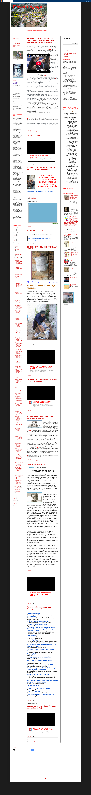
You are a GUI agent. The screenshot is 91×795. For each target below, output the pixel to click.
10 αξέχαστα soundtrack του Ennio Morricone (18, 423)
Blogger (46, 778)
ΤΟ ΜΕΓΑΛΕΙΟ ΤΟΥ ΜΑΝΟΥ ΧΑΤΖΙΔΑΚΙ (18, 352)
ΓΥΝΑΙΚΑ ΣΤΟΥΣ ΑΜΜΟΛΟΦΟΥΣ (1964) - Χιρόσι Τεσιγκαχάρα (18, 285)
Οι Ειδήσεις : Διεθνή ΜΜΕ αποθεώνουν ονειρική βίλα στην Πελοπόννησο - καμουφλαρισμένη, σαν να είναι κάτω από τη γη (42, 629)
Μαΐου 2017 (17, 486)
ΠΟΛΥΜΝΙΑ (66, 50)
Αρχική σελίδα (42, 739)
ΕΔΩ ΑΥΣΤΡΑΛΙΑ (67, 54)
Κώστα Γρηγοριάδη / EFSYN (18, 349)
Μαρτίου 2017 (18, 489)
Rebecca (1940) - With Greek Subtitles (18, 311)
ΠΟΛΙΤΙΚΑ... (17, 402)
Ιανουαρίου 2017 (18, 493)
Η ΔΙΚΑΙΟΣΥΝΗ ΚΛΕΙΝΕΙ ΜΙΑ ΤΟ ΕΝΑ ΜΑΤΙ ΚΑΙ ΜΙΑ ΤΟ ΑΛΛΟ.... (41, 417)
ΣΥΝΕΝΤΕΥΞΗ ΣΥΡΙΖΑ (72, 260)
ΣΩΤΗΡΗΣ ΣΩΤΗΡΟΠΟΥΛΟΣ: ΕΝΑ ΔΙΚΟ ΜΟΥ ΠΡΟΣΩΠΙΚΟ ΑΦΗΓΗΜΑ (41, 168)
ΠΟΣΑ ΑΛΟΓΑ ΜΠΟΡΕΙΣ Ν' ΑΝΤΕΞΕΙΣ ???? (18, 385)
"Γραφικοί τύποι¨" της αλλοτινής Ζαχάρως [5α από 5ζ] (73, 242)
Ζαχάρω (31, 131)
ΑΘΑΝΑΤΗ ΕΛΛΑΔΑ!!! (17, 441)
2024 (15, 230)
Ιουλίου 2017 (17, 257)
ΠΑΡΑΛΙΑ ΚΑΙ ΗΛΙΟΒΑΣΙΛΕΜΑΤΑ (70, 53)
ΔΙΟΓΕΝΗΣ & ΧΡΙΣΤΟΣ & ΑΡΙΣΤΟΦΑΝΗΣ (73, 208)
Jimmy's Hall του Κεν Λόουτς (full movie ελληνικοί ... (18, 302)
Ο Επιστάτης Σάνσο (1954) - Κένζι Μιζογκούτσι (18, 375)
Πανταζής (35, 131)
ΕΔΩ (44, 75)
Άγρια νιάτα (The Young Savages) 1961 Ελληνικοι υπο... (18, 438)
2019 (15, 239)
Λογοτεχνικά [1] (66, 56)
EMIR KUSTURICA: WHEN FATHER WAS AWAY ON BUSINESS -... (18, 371)
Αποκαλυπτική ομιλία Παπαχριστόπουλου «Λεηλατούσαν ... (19, 398)
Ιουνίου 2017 (17, 258)
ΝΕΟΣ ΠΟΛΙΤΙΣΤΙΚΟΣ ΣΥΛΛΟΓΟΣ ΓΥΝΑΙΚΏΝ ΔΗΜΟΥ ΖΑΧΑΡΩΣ (73, 254)
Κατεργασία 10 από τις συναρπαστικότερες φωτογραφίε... (19, 482)
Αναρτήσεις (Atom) (35, 741)
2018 (15, 240)
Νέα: (63, 190)
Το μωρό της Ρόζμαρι (17, 426)
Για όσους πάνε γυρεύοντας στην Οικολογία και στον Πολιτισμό (39, 608)
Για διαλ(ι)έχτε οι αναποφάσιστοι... (72, 285)
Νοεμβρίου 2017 (18, 246)
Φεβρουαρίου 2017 (19, 491)
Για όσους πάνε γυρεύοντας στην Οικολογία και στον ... (18, 298)
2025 (15, 229)
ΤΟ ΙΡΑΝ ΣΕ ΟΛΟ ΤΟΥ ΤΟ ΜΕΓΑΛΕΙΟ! (18, 404)
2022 (15, 234)
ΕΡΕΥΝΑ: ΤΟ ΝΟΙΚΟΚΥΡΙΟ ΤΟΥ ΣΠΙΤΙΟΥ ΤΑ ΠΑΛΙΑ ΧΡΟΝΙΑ (18, 334)
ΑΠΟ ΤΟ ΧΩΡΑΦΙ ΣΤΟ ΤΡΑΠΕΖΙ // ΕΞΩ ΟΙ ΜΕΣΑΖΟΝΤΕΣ (18, 459)
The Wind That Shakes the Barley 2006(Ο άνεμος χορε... (18, 307)
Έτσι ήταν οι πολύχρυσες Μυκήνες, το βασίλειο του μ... (18, 455)
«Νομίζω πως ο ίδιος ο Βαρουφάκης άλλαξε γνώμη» (18, 445)
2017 (15, 242)
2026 (15, 227)
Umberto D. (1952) (33, 135)
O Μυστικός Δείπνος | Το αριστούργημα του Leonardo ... (19, 464)
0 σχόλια (29, 130)
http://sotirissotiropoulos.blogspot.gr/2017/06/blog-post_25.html (40, 191)
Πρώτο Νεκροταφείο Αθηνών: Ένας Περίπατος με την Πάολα (19, 477)
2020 (15, 237)
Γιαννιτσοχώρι (27, 6)
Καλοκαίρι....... (17, 377)
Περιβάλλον (37, 460)
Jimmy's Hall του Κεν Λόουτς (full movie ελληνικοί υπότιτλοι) (41, 707)
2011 (15, 505)
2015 (15, 498)
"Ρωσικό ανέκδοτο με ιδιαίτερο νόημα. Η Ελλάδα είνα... (19, 315)
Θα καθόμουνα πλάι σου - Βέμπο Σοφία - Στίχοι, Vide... (19, 330)
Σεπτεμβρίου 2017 (18, 251)
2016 (15, 497)
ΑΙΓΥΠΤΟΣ (66, 51)
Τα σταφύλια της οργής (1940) (18, 367)
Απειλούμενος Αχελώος (33, 613)
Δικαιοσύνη (32, 460)
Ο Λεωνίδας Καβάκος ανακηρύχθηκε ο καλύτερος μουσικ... (18, 418)
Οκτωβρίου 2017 (18, 249)
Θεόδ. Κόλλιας (17, 43)
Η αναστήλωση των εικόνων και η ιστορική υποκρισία (18, 325)
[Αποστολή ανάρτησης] (33, 130)
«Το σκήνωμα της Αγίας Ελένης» (18, 433)
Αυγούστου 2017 (18, 254)
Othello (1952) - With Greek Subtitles (18, 429)
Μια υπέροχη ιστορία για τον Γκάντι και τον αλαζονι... (18, 469)
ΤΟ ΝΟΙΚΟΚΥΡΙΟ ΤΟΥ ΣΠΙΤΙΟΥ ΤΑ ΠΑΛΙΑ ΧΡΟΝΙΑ (18, 279)
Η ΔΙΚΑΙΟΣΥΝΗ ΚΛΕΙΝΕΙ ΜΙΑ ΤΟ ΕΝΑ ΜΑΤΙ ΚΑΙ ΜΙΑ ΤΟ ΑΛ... (18, 290)
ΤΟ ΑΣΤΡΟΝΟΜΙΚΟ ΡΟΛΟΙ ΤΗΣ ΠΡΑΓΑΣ (18, 363)
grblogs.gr (66, 190)
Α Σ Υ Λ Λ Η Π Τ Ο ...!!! (35, 230)
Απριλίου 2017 (18, 487)
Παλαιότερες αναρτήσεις (53, 739)
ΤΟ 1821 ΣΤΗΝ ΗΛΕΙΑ (73, 277)
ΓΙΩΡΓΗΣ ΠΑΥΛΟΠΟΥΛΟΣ (36, 464)
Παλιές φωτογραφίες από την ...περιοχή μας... (19, 409)
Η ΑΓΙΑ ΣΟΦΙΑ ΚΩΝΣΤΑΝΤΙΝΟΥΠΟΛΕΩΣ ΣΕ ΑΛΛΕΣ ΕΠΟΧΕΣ (19, 339)
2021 (15, 235)
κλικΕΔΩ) (29, 430)
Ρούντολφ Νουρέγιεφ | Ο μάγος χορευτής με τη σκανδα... (18, 320)
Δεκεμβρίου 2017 (18, 243)
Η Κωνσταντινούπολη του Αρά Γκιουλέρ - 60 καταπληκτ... (18, 344)
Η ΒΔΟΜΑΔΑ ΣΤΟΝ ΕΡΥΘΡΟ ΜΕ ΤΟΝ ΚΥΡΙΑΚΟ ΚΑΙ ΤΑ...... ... (18, 413)
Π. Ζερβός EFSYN (18, 274)
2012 (15, 503)
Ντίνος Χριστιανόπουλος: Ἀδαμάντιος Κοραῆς (19, 450)
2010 (15, 506)
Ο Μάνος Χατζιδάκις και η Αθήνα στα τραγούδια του (19, 356)
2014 (15, 500)
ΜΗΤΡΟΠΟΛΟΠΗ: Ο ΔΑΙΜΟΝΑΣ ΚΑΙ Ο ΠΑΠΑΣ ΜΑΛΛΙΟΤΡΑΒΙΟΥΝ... (19, 262)
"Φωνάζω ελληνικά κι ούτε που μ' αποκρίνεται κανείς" (19, 381)
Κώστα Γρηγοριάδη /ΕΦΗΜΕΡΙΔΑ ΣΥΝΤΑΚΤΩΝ (19, 473)
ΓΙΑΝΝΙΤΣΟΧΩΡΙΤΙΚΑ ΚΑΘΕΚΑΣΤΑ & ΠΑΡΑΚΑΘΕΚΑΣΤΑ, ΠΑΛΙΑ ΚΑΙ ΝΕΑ (73, 197)
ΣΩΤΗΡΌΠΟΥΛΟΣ (33, 198)
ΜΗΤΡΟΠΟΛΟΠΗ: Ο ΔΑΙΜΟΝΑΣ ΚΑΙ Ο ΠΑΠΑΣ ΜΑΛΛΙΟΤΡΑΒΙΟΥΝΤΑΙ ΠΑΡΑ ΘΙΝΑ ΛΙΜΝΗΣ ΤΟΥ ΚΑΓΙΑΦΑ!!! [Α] (41, 40)
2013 (15, 502)
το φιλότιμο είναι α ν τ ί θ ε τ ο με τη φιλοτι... (19, 360)
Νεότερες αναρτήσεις (31, 739)
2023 (15, 232)
